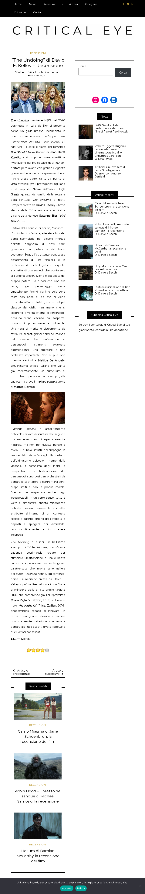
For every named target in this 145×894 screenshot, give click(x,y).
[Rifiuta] (140, 886)
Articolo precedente (21, 672)
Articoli (73, 3)
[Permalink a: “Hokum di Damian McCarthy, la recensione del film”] (38, 826)
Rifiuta (81, 888)
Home (18, 3)
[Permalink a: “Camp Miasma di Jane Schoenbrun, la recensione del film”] (38, 706)
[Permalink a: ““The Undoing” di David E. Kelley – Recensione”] (38, 97)
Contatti (38, 12)
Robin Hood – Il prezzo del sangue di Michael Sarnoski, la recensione (38, 796)
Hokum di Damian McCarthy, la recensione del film (37, 855)
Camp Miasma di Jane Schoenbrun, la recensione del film (38, 736)
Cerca (82, 66)
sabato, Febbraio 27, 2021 (44, 74)
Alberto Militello (27, 72)
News (32, 3)
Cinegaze (91, 3)
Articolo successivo (54, 672)
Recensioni (50, 3)
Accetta (67, 888)
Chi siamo (20, 12)
